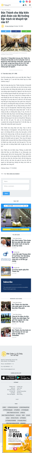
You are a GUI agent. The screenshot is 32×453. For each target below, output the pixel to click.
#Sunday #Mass (22, 420)
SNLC (4, 407)
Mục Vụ (19, 389)
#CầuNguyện (25, 410)
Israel (28, 415)
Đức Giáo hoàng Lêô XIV (13, 423)
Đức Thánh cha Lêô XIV (13, 412)
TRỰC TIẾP (19, 388)
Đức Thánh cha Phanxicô (13, 173)
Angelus (23, 423)
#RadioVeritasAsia (13, 407)
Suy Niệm (13, 392)
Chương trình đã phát (16, 229)
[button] (6, 31)
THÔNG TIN (19, 386)
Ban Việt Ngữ (10, 26)
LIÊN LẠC (13, 388)
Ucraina (18, 415)
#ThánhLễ (23, 418)
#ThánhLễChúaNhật (11, 420)
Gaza (8, 418)
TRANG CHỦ (12, 386)
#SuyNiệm (17, 410)
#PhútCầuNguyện (8, 410)
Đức (24, 415)
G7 (5, 173)
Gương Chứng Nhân (21, 391)
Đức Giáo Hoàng (6, 9)
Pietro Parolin (15, 418)
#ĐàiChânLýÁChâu (24, 407)
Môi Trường (19, 394)
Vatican (23, 412)
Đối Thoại (19, 392)
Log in (17, 399)
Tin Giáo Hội (16, 252)
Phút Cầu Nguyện (11, 394)
